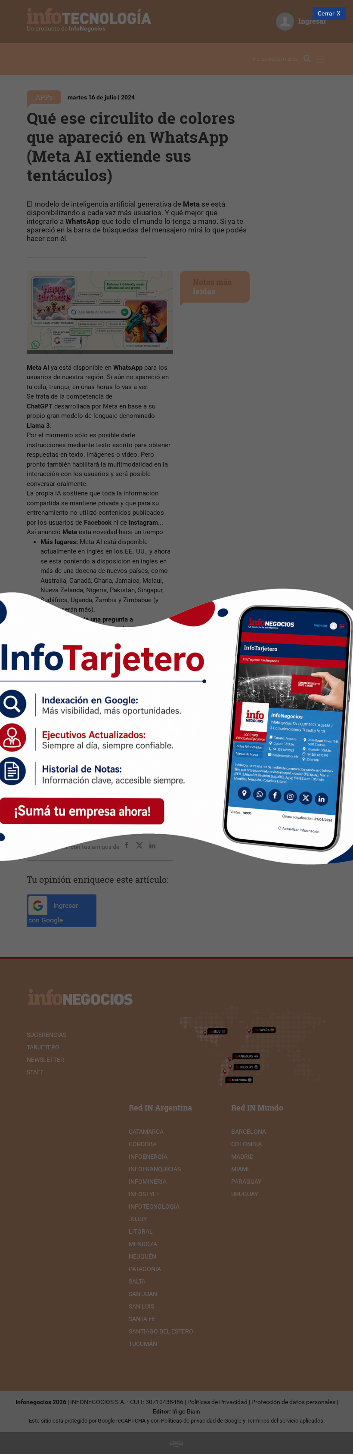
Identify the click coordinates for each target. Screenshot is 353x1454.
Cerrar (326, 13)
